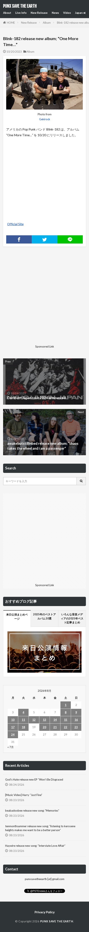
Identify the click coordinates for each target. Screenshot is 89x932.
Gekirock (44, 119)
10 (12, 719)
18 (23, 727)
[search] (81, 481)
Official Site (15, 224)
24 (12, 734)
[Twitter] (44, 239)
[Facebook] (19, 239)
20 (44, 727)
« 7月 (10, 747)
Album (47, 22)
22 (65, 727)
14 (55, 719)
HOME (11, 22)
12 (34, 719)
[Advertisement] (44, 299)
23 (76, 727)
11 (23, 719)
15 (65, 719)
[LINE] (70, 239)
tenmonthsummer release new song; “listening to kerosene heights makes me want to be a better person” (40, 828)
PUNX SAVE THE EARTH (20, 6)
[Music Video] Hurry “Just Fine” (23, 795)
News (55, 12)
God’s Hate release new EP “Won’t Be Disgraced (34, 779)
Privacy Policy (45, 912)
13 (44, 719)
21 (55, 727)
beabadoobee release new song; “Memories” (32, 810)
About (7, 12)
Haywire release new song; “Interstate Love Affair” (35, 845)
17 (12, 727)
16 (76, 719)
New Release (39, 12)
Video (67, 12)
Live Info (20, 12)
